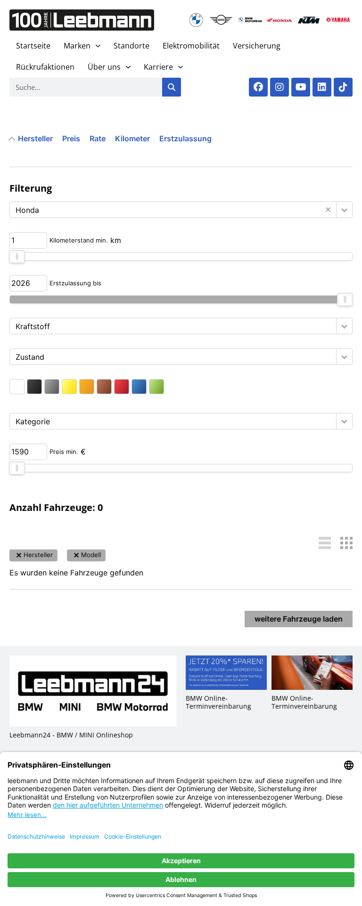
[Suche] (171, 87)
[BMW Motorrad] (250, 20)
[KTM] (308, 20)
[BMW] (197, 20)
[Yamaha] (338, 20)
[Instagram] (279, 87)
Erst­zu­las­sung (185, 138)
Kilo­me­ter (132, 138)
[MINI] (221, 20)
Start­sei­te (33, 45)
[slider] (17, 256)
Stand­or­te (131, 45)
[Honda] (279, 20)
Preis (71, 138)
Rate (98, 138)
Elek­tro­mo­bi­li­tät (191, 45)
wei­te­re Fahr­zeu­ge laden (299, 618)
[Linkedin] (322, 87)
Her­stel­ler (35, 138)
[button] (344, 210)
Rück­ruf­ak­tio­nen (45, 67)
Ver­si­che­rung (256, 45)
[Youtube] (300, 87)
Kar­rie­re (158, 67)
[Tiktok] (343, 87)
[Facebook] (258, 87)
